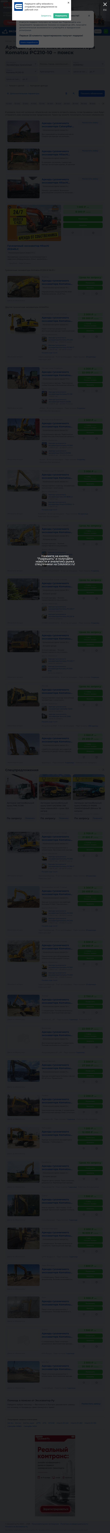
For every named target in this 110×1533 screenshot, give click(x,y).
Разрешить (61, 15)
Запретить (46, 15)
